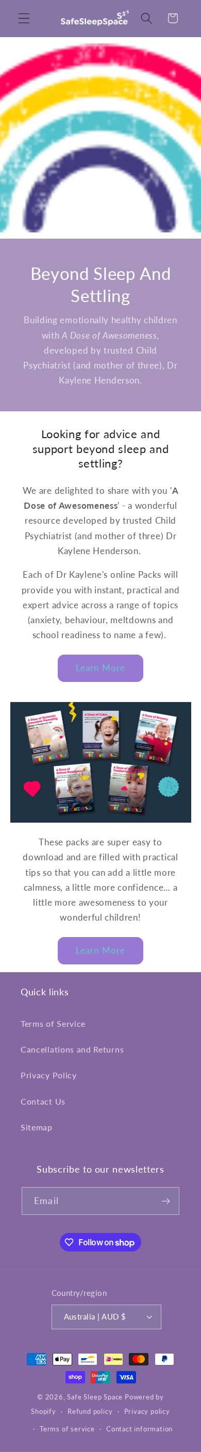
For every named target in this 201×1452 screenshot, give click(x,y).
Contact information (139, 1429)
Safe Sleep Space (95, 1397)
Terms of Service (53, 1023)
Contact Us (43, 1101)
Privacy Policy (49, 1075)
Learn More (101, 667)
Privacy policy (147, 1411)
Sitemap (37, 1127)
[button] (24, 18)
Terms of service (67, 1429)
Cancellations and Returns (72, 1049)
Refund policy (90, 1411)
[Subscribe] (166, 1201)
